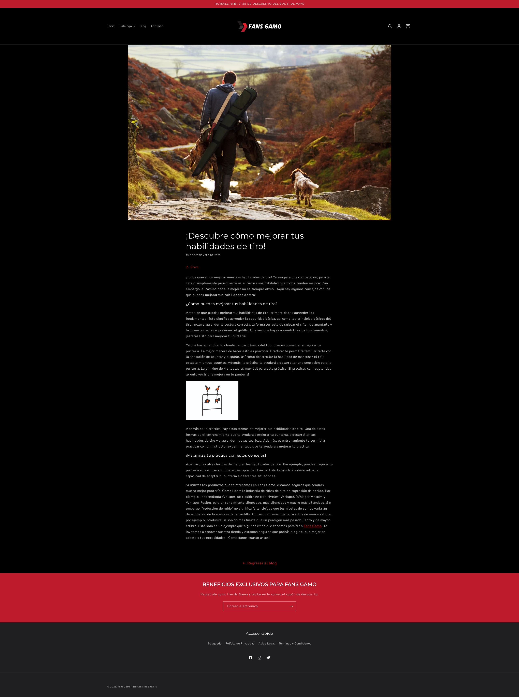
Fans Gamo (313, 526)
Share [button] (194, 267)
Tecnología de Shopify (144, 686)
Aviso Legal (266, 643)
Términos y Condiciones (295, 643)
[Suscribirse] (291, 606)
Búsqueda (214, 643)
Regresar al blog (262, 563)
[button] (127, 26)
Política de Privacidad (240, 643)
